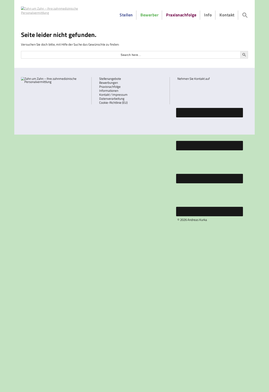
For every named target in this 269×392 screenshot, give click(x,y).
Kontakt (227, 15)
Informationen (108, 90)
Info (208, 15)
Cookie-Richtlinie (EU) (113, 102)
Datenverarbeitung (111, 98)
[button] (245, 15)
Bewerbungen (108, 82)
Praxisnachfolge (181, 15)
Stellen (126, 15)
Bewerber (149, 15)
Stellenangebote (110, 78)
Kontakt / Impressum (113, 94)
